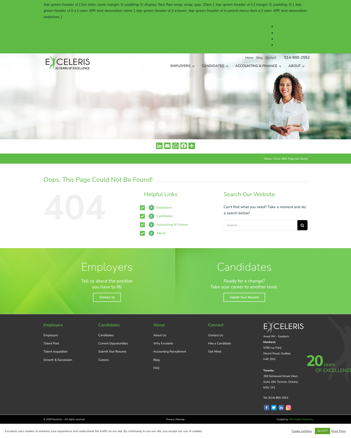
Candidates (164, 216)
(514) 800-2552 (278, 398)
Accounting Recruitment (169, 351)
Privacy (170, 419)
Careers (103, 360)
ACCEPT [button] (322, 431)
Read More (338, 431)
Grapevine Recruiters (292, 45)
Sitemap (180, 419)
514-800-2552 (297, 57)
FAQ (156, 368)
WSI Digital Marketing (301, 419)
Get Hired (214, 351)
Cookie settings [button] (302, 431)
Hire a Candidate (219, 343)
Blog (156, 360)
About (161, 233)
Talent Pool (51, 343)
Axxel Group (285, 26)
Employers (164, 207)
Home (268, 159)
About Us (159, 335)
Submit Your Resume (112, 351)
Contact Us (215, 335)
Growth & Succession (57, 360)
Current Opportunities (113, 343)
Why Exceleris (163, 343)
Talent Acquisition (55, 351)
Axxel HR (283, 32)
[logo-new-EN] (67, 55)
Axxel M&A (284, 39)
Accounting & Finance (172, 224)
